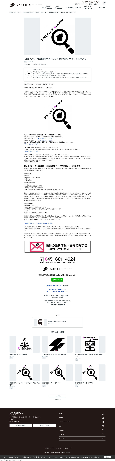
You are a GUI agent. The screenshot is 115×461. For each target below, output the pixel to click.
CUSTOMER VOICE (64, 422)
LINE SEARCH (59, 7)
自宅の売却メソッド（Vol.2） (33, 144)
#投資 (44, 64)
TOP (43, 7)
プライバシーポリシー (57, 448)
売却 (25, 61)
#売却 (25, 64)
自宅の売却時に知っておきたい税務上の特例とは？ (38, 223)
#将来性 (36, 64)
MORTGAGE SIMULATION (88, 7)
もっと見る (57, 396)
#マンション (30, 64)
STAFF (61, 418)
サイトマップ (68, 448)
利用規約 (47, 448)
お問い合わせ (22, 425)
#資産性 (41, 64)
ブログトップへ (57, 399)
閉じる (107, 457)
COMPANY (69, 7)
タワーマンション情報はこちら (57, 289)
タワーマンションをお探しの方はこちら (57, 291)
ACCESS (102, 7)
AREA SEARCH (49, 7)
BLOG (60, 426)
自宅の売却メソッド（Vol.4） (33, 151)
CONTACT (78, 7)
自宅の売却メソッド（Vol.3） (46, 140)
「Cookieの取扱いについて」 (85, 457)
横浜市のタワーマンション (54, 285)
